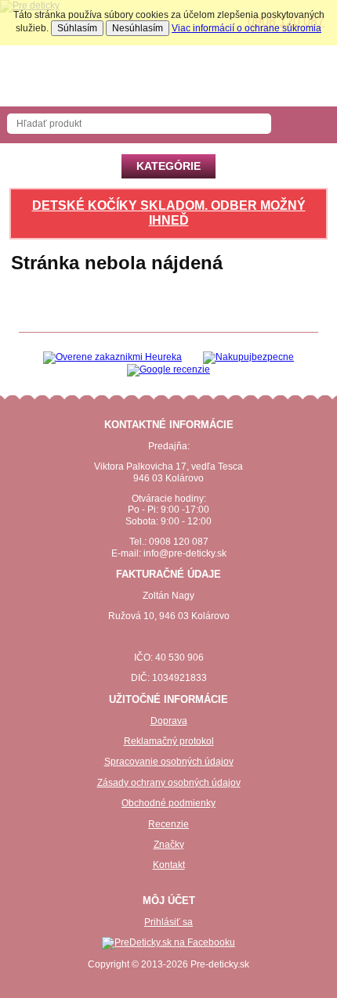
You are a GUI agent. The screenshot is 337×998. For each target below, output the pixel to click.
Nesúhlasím (137, 28)
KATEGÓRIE (168, 166)
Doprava (168, 720)
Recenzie (168, 824)
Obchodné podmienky (168, 803)
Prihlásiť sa (168, 922)
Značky (169, 844)
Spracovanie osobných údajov (169, 761)
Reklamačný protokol (169, 741)
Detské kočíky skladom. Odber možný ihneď (169, 213)
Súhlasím (77, 28)
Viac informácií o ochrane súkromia (246, 28)
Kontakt (169, 864)
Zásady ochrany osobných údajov (169, 782)
